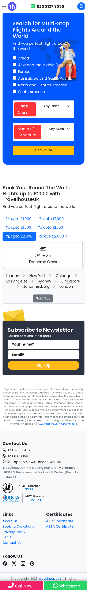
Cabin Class (23, 109)
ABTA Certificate (60, 526)
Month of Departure (27, 132)
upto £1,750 (52, 227)
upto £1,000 (20, 218)
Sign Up (44, 365)
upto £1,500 (20, 227)
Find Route (43, 150)
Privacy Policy (14, 531)
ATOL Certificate (59, 521)
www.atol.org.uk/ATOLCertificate (58, 423)
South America (31, 91)
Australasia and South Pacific (45, 78)
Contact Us (12, 542)
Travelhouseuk (49, 578)
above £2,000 (52, 236)
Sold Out (43, 298)
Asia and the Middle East (40, 64)
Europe (24, 71)
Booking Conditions (18, 526)
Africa (23, 58)
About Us (10, 521)
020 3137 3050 (50, 6)
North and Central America (43, 85)
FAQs (7, 537)
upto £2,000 (21, 236)
